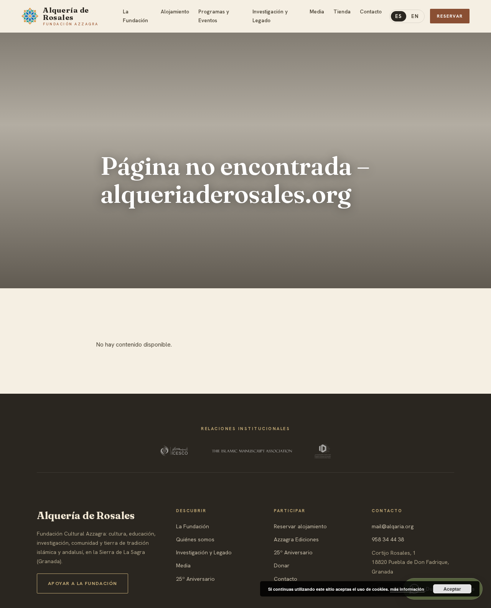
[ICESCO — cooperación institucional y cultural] (175, 451)
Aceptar (452, 588)
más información (407, 589)
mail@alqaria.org (393, 526)
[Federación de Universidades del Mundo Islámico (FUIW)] (322, 451)
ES (398, 16)
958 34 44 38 (388, 539)
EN (415, 16)
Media (183, 565)
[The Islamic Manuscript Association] (252, 451)
